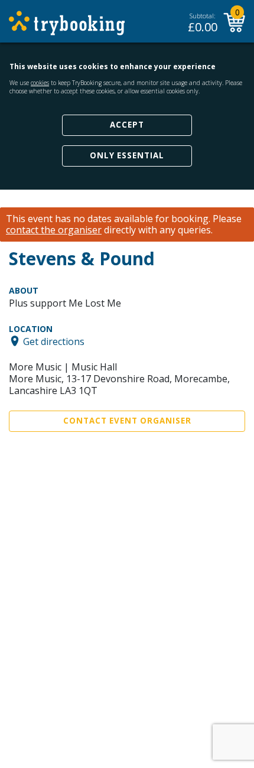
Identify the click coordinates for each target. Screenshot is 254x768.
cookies (40, 83)
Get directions (53, 340)
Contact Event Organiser (127, 420)
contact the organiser (54, 230)
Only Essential (127, 155)
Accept (127, 124)
